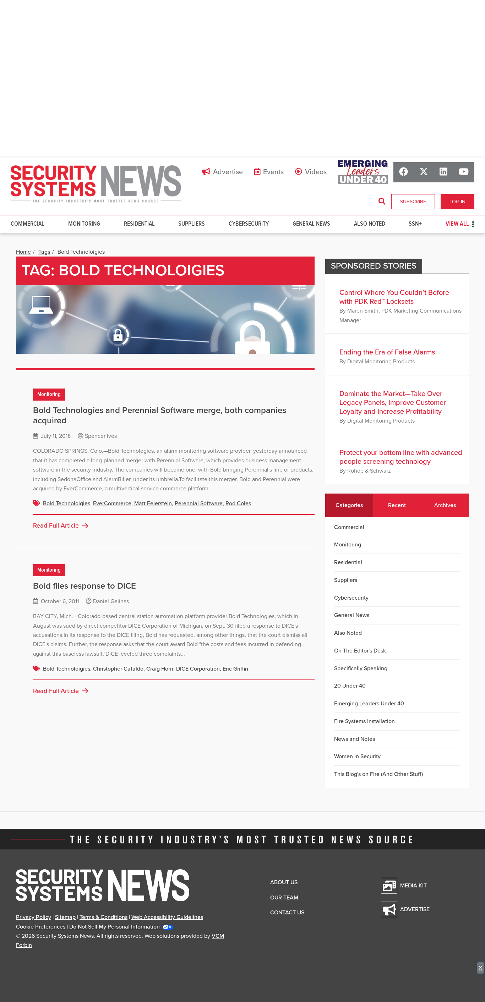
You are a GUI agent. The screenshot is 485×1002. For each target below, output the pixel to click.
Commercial (27, 224)
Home (23, 251)
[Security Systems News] (96, 184)
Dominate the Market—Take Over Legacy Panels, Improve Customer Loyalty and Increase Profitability (392, 403)
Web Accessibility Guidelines (167, 917)
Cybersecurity (249, 224)
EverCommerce (112, 503)
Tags (44, 251)
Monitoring (84, 224)
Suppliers (191, 224)
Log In (457, 202)
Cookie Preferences (40, 926)
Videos (316, 172)
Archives (445, 505)
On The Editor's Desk (360, 650)
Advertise (228, 172)
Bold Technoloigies (66, 503)
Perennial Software (199, 503)
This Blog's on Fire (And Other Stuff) (378, 774)
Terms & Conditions (103, 917)
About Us (284, 882)
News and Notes (354, 739)
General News (311, 224)
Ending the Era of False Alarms (387, 352)
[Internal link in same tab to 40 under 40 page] (362, 172)
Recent (397, 505)
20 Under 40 (350, 685)
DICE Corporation (198, 668)
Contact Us (287, 912)
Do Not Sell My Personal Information (114, 926)
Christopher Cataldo (118, 668)
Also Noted (369, 224)
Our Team (284, 897)
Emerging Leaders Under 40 (369, 703)
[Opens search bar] (382, 201)
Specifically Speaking (360, 668)
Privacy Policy (33, 917)
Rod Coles (238, 503)
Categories (349, 505)
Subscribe (413, 202)
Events (273, 172)
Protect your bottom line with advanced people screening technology (400, 457)
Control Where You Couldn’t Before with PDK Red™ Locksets (394, 297)
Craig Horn (159, 668)
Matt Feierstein (153, 503)
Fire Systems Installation (364, 721)
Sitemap (65, 917)
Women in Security (357, 756)
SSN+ (415, 224)
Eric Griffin (235, 668)
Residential (139, 224)
